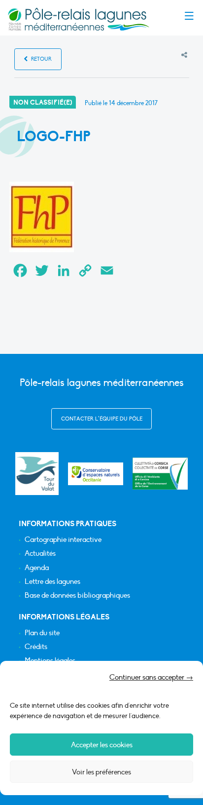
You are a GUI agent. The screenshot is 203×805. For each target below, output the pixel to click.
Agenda (37, 568)
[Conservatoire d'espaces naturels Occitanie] (95, 473)
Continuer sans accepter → (151, 677)
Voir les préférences (101, 771)
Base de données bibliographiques (77, 595)
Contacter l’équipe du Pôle (101, 419)
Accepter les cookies (102, 744)
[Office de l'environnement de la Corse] (160, 474)
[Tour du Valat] (36, 473)
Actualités (40, 553)
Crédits (36, 647)
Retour (41, 59)
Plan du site (42, 633)
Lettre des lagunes (52, 581)
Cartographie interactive (63, 540)
